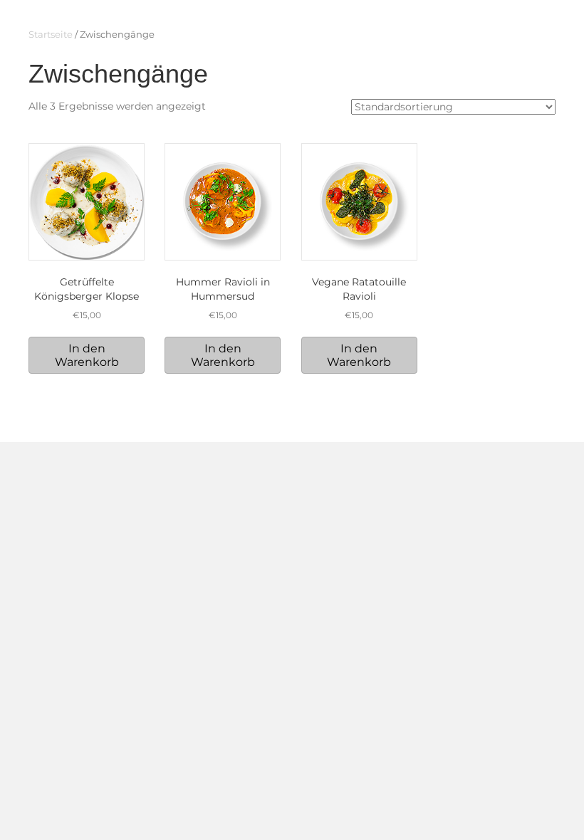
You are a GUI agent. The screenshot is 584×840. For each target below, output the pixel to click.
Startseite (50, 34)
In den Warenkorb (87, 355)
